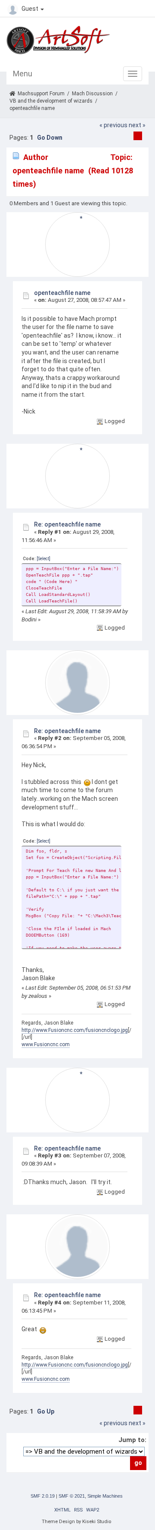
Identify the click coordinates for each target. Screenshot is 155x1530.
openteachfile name (62, 292)
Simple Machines (105, 1496)
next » (137, 125)
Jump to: (132, 1440)
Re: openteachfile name (67, 524)
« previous (113, 125)
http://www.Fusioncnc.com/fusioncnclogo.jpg (75, 1030)
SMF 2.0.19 (43, 1496)
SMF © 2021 (72, 1496)
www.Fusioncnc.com (46, 1044)
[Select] (43, 558)
